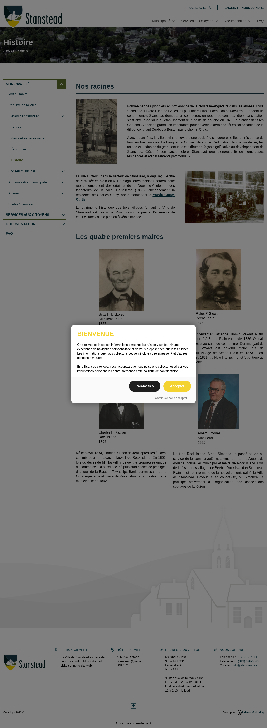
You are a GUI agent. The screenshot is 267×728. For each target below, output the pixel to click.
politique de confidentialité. (161, 371)
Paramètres (145, 386)
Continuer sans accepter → (173, 398)
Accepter (177, 386)
